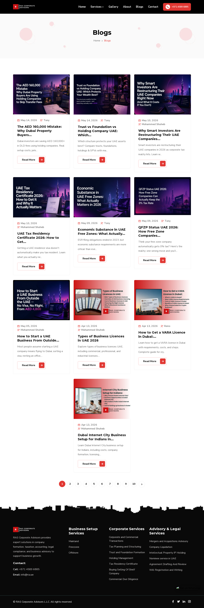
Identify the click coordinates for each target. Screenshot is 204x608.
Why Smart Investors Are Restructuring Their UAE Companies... (159, 135)
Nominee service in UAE (162, 558)
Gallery (113, 7)
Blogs (139, 7)
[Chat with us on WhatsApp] (188, 588)
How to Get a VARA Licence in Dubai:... (161, 334)
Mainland (74, 541)
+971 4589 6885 (29, 569)
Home (82, 7)
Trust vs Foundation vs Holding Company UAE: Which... (98, 131)
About (127, 7)
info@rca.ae (27, 574)
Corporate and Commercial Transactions (123, 539)
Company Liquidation (160, 547)
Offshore (73, 552)
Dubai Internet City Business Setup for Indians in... (102, 437)
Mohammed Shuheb (153, 124)
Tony (46, 120)
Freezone (74, 547)
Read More (28, 160)
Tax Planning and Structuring (125, 546)
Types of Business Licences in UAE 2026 (101, 338)
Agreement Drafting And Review (167, 564)
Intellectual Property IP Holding (167, 552)
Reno (167, 326)
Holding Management (121, 558)
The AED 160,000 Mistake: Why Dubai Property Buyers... (39, 131)
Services (96, 7)
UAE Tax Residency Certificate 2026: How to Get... (38, 238)
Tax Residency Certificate (123, 564)
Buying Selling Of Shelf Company (122, 571)
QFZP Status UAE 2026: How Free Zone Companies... (158, 231)
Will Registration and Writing (165, 570)
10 (133, 484)
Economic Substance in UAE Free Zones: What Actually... (102, 232)
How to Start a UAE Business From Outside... (38, 338)
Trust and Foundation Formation (127, 552)
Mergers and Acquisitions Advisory (168, 541)
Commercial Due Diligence (123, 579)
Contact (153, 7)
